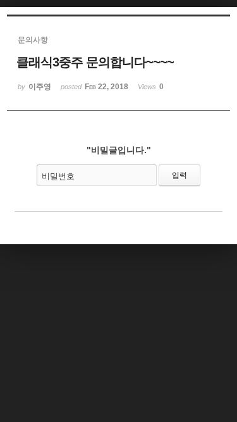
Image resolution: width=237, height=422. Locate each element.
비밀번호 (58, 176)
